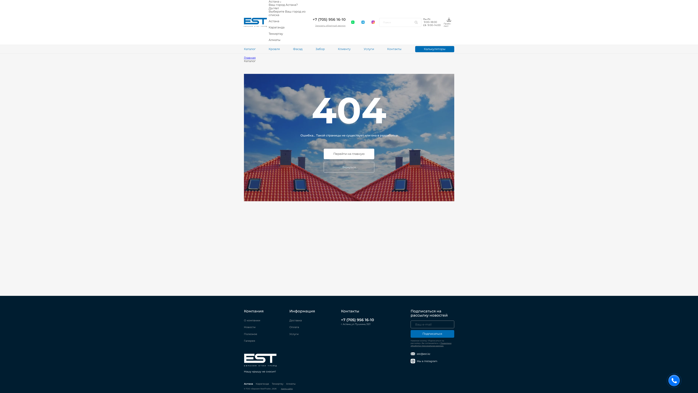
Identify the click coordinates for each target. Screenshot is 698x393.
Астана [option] (274, 21)
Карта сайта (287, 389)
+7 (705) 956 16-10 (329, 19)
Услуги (369, 49)
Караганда (262, 383)
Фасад (297, 49)
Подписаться (432, 334)
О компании (252, 320)
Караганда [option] (276, 27)
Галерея (249, 340)
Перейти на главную (349, 154)
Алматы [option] (274, 40)
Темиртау (277, 383)
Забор (320, 49)
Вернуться (349, 167)
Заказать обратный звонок (330, 25)
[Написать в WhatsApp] (353, 22)
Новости (250, 327)
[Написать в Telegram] (363, 22)
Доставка (295, 320)
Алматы (291, 383)
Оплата (294, 327)
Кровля (274, 49)
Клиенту (344, 49)
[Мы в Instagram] (373, 22)
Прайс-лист (447, 24)
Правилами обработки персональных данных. (431, 344)
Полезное (250, 334)
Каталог (250, 49)
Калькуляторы (435, 49)
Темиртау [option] (276, 33)
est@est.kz (423, 354)
